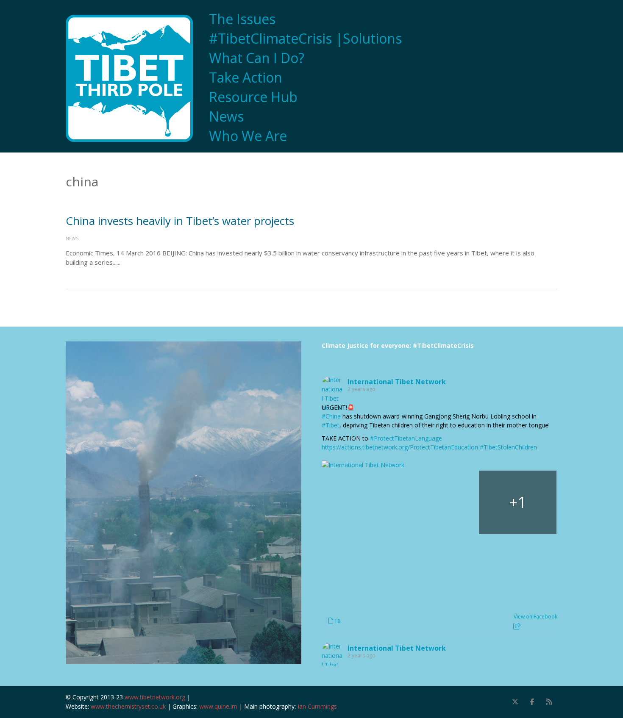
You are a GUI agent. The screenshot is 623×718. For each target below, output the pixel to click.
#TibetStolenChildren (508, 447)
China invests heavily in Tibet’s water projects (180, 220)
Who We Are (248, 136)
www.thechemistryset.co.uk (128, 706)
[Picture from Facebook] (361, 502)
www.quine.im (218, 706)
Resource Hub (253, 97)
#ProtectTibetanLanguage (406, 438)
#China (331, 416)
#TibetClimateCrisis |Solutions (305, 38)
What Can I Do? (256, 58)
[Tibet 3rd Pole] (133, 78)
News (226, 116)
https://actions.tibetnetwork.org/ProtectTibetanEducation (400, 447)
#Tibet (330, 425)
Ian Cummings (317, 706)
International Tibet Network (397, 381)
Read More (138, 262)
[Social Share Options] (517, 626)
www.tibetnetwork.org (155, 697)
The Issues (242, 19)
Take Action (245, 77)
